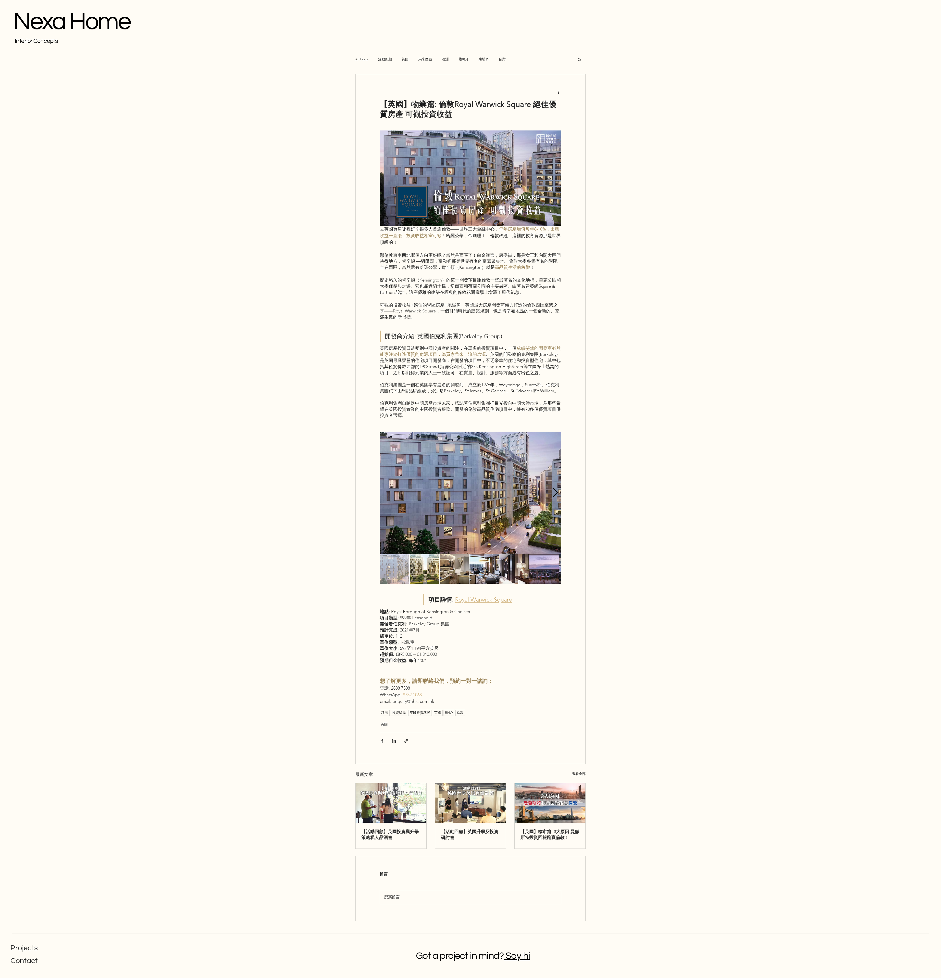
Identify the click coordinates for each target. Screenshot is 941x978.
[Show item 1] (394, 569)
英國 (405, 59)
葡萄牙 (463, 59)
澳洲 (445, 59)
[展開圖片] (470, 493)
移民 (384, 712)
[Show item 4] (484, 569)
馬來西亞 (425, 59)
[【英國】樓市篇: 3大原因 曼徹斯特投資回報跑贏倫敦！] (550, 803)
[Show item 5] (514, 569)
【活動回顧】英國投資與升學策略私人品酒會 (390, 834)
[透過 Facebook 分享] (382, 741)
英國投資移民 (420, 712)
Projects (24, 948)
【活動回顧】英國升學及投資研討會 (469, 834)
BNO (449, 712)
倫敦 (460, 712)
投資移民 (399, 712)
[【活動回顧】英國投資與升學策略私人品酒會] (391, 803)
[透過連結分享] (406, 741)
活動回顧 (385, 59)
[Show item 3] (454, 569)
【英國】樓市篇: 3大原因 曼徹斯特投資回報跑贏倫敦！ (549, 834)
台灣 (502, 59)
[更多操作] (558, 92)
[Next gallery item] (555, 493)
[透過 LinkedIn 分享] (394, 741)
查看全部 (579, 774)
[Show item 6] (544, 569)
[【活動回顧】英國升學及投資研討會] (470, 803)
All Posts (361, 59)
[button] (579, 59)
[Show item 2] (424, 569)
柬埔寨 (484, 59)
